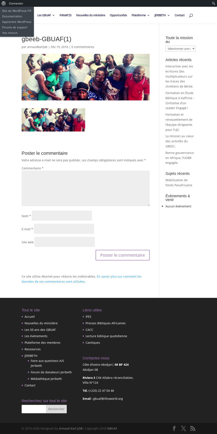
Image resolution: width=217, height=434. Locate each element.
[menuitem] (3, 3)
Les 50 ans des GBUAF (40, 330)
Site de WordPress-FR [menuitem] (16, 10)
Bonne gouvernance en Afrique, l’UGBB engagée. (180, 158)
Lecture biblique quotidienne (106, 336)
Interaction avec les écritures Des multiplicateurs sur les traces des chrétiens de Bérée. (179, 76)
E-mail (27, 229)
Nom (26, 216)
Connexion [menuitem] (16, 3)
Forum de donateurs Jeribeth (51, 372)
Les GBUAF (44, 15)
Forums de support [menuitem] (14, 27)
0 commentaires (82, 47)
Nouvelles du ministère (90, 15)
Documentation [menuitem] (12, 16)
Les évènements (36, 336)
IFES (88, 317)
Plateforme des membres (42, 343)
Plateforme (139, 15)
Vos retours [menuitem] (10, 32)
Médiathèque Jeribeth (46, 379)
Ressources (33, 349)
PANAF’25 (65, 15)
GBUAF (112, 428)
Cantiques (93, 343)
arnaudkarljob (37, 47)
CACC (89, 330)
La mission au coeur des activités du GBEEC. (180, 141)
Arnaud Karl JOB (70, 428)
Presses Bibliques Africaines (106, 323)
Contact (180, 15)
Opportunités (118, 15)
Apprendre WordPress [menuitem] (16, 21)
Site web (28, 242)
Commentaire (32, 168)
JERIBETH (160, 15)
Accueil (30, 317)
